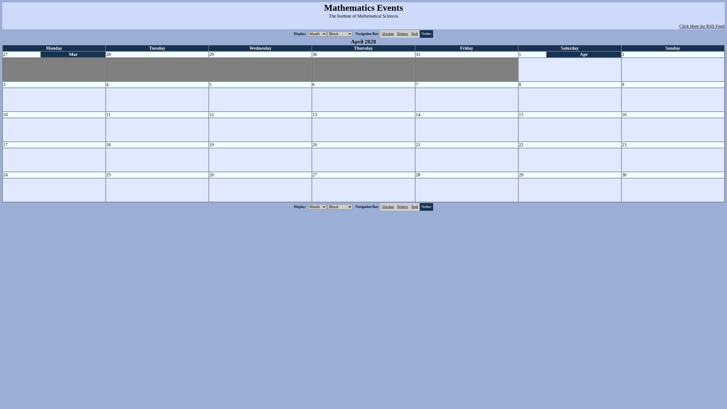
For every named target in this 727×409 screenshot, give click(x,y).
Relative (402, 34)
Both (414, 34)
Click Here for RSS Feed (701, 26)
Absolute (388, 34)
